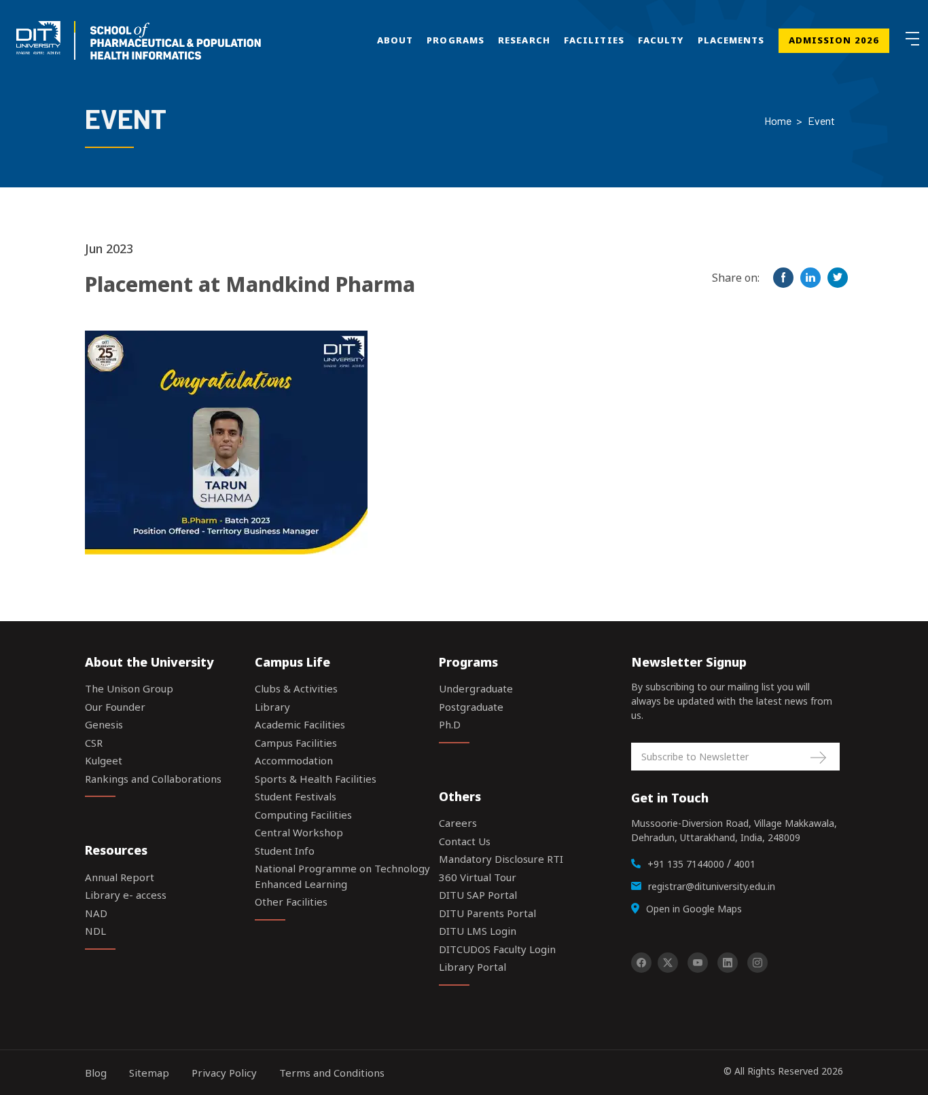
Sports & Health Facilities (315, 778)
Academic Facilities (300, 724)
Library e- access (125, 895)
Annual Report (119, 877)
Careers (458, 823)
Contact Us (464, 841)
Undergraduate (476, 688)
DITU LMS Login (477, 931)
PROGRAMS (455, 40)
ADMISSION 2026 (834, 40)
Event (821, 120)
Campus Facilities (296, 742)
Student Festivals (295, 796)
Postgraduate (471, 706)
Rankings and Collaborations (153, 778)
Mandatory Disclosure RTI (501, 859)
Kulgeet (103, 760)
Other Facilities (291, 901)
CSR (94, 742)
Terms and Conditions (332, 1072)
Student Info (285, 850)
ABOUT (395, 40)
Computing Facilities (303, 814)
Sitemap (149, 1072)
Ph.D (450, 724)
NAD (96, 913)
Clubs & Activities (296, 688)
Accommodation (294, 760)
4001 (744, 863)
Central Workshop (299, 832)
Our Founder (115, 706)
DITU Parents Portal (487, 913)
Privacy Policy (224, 1072)
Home (777, 120)
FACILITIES (594, 40)
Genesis (104, 724)
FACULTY (661, 40)
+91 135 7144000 (685, 863)
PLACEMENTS (731, 40)
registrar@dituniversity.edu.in (711, 886)
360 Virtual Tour (477, 877)
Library (272, 706)
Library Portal (472, 966)
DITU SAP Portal (478, 895)
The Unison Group (129, 688)
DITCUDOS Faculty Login (497, 949)
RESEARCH (524, 40)
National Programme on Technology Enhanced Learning (342, 876)
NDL (95, 931)
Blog (96, 1072)
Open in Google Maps (694, 908)
